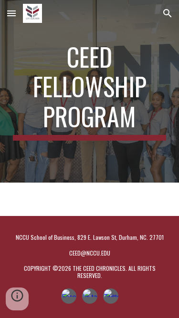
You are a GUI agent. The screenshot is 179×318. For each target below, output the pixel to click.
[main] (89, 91)
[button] (11, 13)
